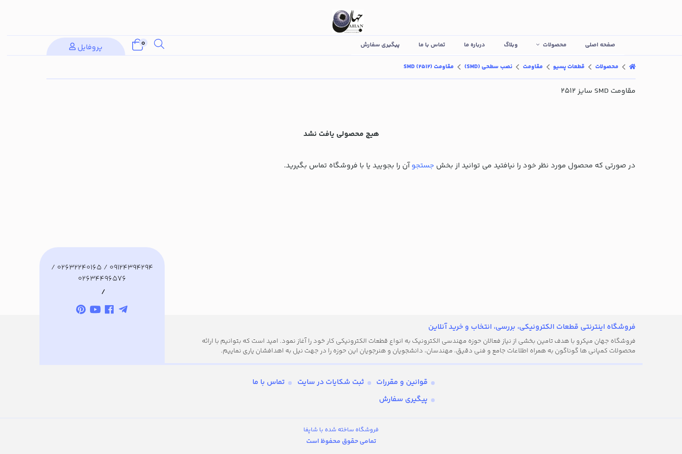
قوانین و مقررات (402, 382)
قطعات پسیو (569, 66)
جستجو (423, 166)
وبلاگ (511, 45)
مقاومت (533, 66)
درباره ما (474, 45)
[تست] (123, 310)
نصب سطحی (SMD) (488, 66)
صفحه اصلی (600, 45)
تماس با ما (431, 45)
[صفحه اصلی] (632, 67)
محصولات (554, 45)
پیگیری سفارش (380, 45)
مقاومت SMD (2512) (429, 66)
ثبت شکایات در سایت (330, 382)
